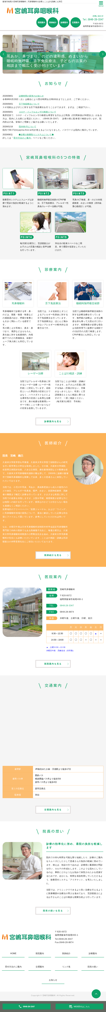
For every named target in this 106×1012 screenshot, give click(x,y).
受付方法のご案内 (22, 138)
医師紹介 (52, 22)
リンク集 (66, 967)
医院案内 (41, 22)
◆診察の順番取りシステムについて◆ (36, 134)
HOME (13, 953)
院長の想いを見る (53, 911)
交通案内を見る (53, 810)
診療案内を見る (53, 421)
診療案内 (64, 22)
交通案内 (75, 22)
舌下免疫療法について (29, 104)
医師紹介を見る (53, 555)
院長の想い (93, 967)
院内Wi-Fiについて (27, 127)
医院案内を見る (53, 664)
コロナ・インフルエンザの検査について (37, 112)
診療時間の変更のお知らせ (31, 96)
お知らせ (53, 980)
